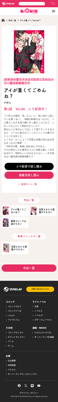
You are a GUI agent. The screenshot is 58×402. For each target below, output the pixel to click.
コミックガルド (14, 306)
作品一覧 (12, 20)
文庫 (36, 306)
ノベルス (38, 311)
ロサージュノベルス (43, 320)
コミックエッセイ (15, 332)
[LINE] (32, 385)
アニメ (11, 341)
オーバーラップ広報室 (44, 337)
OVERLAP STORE (43, 332)
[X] (25, 385)
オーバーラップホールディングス (22, 374)
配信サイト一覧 (29, 184)
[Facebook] (19, 385)
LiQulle (11, 315)
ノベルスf (38, 315)
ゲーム (11, 346)
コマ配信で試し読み (29, 166)
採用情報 (12, 365)
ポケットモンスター (16, 337)
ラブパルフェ (13, 320)
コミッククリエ (14, 311)
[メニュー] (52, 3)
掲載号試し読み (29, 175)
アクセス (11, 370)
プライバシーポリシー (29, 393)
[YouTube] (38, 385)
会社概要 (12, 361)
